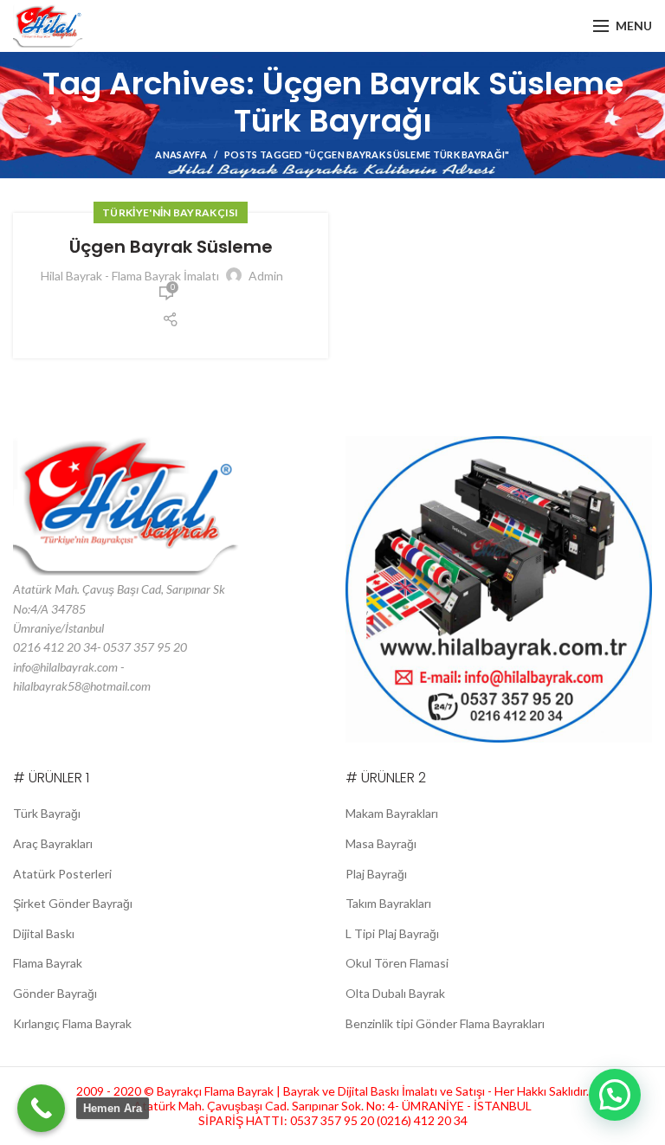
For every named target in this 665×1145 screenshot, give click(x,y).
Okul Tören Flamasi (397, 962)
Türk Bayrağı (47, 813)
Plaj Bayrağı (376, 873)
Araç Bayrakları (53, 843)
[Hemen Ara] (41, 1108)
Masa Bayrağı (380, 843)
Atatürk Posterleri (62, 873)
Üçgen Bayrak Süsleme (171, 247)
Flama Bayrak (47, 962)
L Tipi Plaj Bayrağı (392, 933)
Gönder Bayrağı (55, 993)
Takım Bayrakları (388, 903)
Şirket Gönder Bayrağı (72, 903)
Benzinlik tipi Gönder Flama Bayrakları (445, 1023)
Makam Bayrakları (391, 813)
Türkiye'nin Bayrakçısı (170, 212)
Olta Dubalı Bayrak (395, 993)
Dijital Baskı (43, 933)
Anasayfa (180, 154)
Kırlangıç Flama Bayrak (72, 1023)
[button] (615, 1095)
